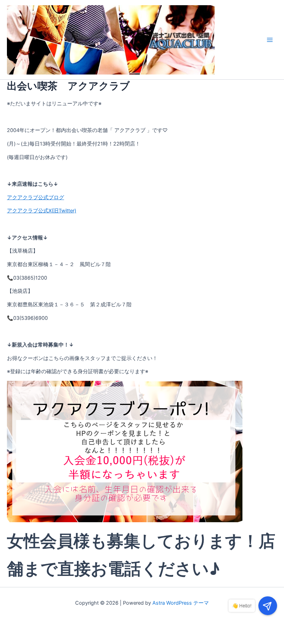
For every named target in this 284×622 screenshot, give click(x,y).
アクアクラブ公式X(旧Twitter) (41, 211)
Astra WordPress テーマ (180, 603)
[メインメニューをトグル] (270, 40)
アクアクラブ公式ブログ (35, 197)
